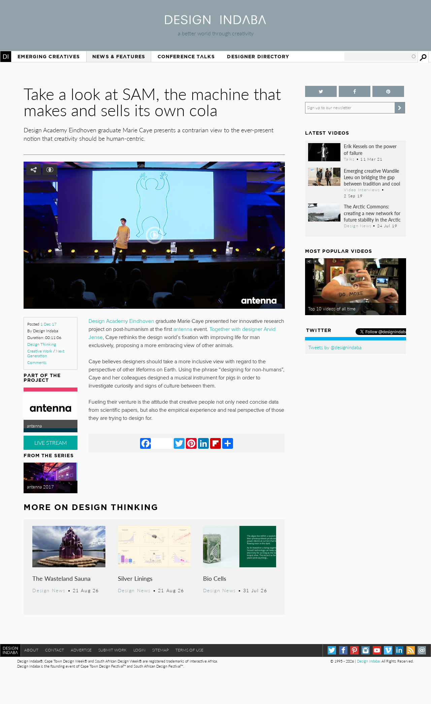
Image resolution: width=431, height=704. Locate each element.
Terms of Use (189, 650)
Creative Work (39, 351)
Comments (36, 362)
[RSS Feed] (410, 650)
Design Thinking (41, 344)
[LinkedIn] (203, 443)
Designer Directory (258, 56)
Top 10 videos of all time (332, 309)
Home (5, 56)
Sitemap (160, 650)
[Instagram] (365, 650)
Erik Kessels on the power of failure (370, 149)
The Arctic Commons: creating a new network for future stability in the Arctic (372, 213)
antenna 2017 (40, 487)
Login (139, 650)
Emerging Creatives (49, 56)
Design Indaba (368, 661)
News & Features (118, 56)
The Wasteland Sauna (61, 578)
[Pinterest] (191, 443)
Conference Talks (186, 56)
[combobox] (380, 56)
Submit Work (112, 650)
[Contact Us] (422, 650)
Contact (54, 650)
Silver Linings (135, 578)
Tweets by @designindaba (335, 347)
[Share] (227, 443)
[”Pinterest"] (388, 91)
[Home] (215, 22)
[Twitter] (179, 443)
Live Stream (50, 442)
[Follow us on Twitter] (321, 91)
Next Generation (45, 353)
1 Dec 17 (48, 324)
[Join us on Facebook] (354, 91)
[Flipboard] (215, 443)
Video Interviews (362, 189)
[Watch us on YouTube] (377, 650)
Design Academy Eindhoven (121, 321)
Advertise (81, 650)
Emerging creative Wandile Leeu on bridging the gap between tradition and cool (372, 177)
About (31, 650)
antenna (34, 426)
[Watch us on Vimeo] (388, 650)
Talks (349, 159)
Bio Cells (214, 578)
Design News (48, 590)
